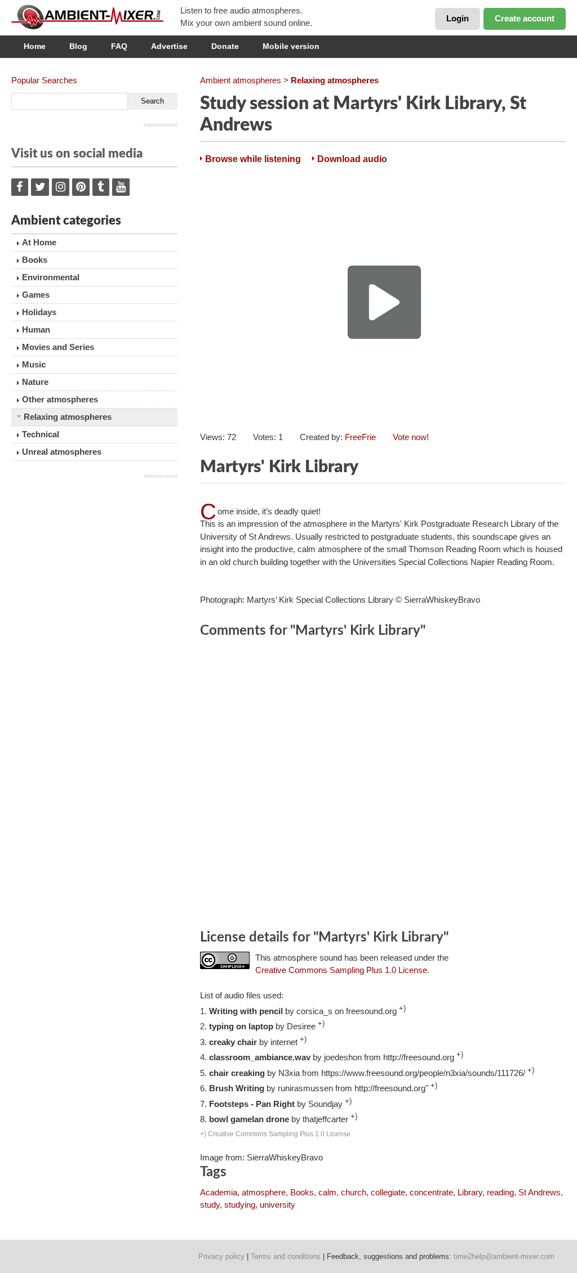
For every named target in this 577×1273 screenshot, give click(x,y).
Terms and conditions (286, 1256)
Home (35, 46)
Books (302, 1192)
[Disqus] (383, 785)
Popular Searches (44, 80)
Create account (524, 18)
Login (457, 18)
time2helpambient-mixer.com (504, 1256)
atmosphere (264, 1192)
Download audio (352, 159)
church (353, 1192)
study (210, 1204)
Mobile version (291, 46)
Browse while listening (253, 159)
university (277, 1204)
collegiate (388, 1192)
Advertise (169, 46)
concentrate (431, 1192)
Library (470, 1192)
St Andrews (539, 1192)
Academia (218, 1192)
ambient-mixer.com (95, 17)
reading (500, 1192)
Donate (225, 46)
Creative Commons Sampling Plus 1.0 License (341, 970)
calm (327, 1192)
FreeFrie (360, 437)
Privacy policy (221, 1256)
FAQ (119, 46)
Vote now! (411, 437)
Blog (78, 46)
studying (239, 1204)
